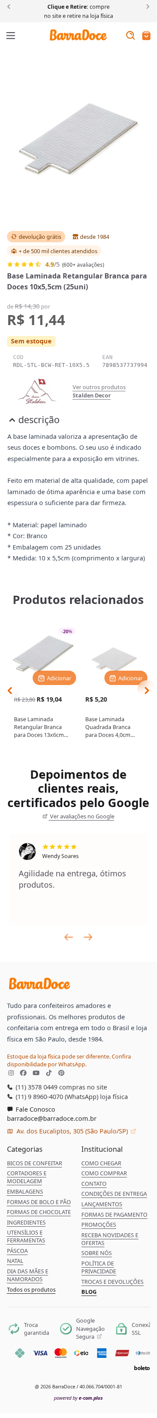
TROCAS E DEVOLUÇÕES (112, 1282)
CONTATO (94, 1183)
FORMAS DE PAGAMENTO (114, 1214)
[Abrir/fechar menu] (11, 36)
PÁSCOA (17, 1251)
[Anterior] (10, 6)
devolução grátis (40, 237)
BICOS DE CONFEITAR (34, 1163)
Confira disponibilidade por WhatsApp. (69, 1060)
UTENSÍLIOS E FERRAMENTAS (26, 1236)
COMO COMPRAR (104, 1173)
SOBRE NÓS (96, 1253)
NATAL (15, 1261)
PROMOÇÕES (98, 1224)
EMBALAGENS (25, 1191)
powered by (78, 1397)
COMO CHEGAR (101, 1163)
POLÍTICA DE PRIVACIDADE (98, 1267)
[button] (146, 36)
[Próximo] (146, 6)
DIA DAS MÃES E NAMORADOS (27, 1275)
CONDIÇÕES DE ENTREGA (114, 1193)
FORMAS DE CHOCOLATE (39, 1212)
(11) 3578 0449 (35, 1086)
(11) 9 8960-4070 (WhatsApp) (56, 1096)
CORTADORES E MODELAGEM (27, 1177)
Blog (89, 1292)
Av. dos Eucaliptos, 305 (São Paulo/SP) (72, 1130)
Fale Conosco (34, 1109)
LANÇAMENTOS (101, 1204)
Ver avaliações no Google (81, 816)
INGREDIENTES (26, 1222)
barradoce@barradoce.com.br (52, 1118)
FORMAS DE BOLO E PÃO (39, 1202)
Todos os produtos (31, 1289)
